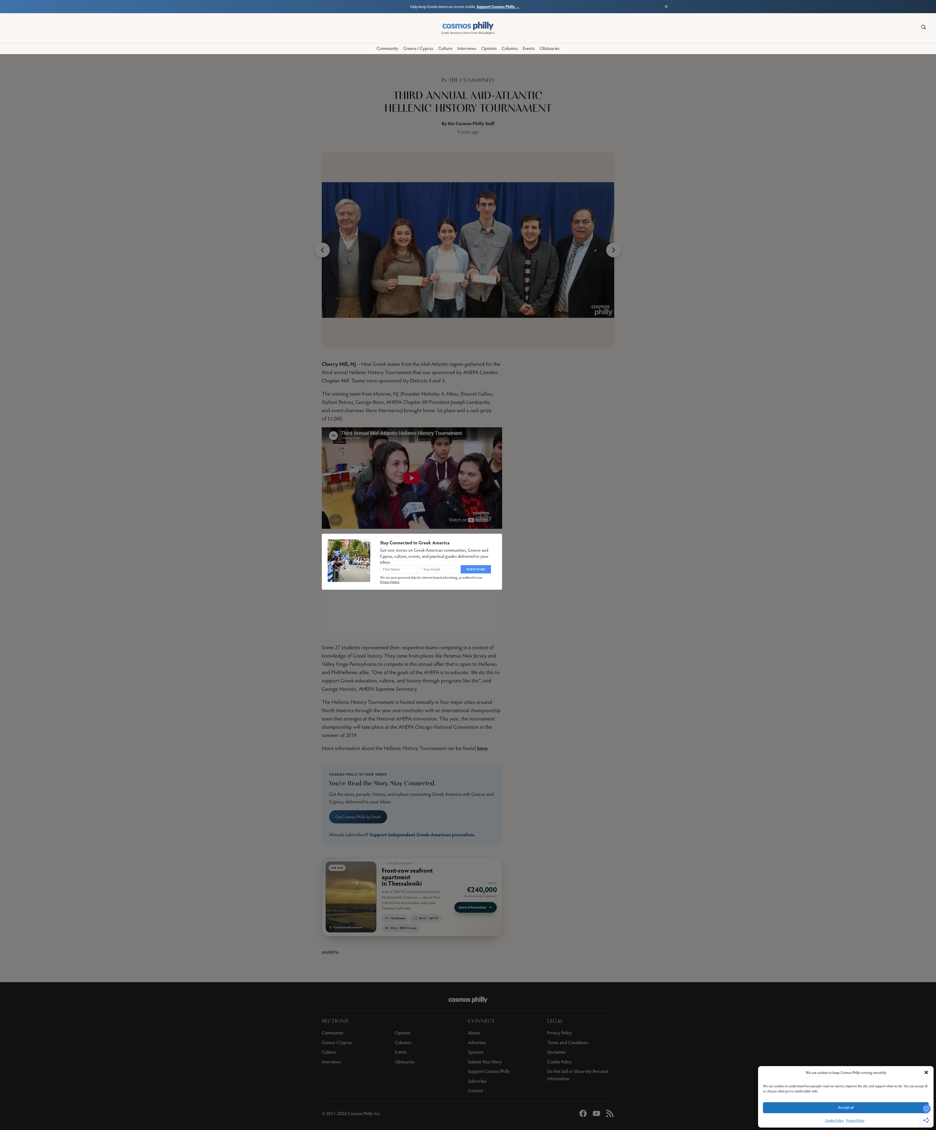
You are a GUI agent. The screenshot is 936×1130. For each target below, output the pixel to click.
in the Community (468, 80)
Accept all (846, 1107)
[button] (926, 1072)
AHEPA (331, 952)
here (482, 747)
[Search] (923, 27)
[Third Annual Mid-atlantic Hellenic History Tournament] (468, 250)
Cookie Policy (834, 1120)
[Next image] (613, 250)
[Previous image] (322, 250)
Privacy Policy (855, 1120)
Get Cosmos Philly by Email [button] (358, 817)
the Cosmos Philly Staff (471, 123)
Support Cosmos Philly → (498, 6)
